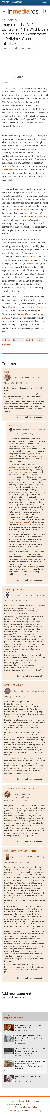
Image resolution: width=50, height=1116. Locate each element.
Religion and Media (13, 1017)
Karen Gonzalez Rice (22, 794)
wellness (6, 340)
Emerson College (35, 377)
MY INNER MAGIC (13, 685)
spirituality (30, 340)
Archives (35, 1101)
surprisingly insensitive (29, 559)
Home (13, 1101)
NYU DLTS (36, 1111)
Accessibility (13, 1111)
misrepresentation (20, 472)
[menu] (4, 11)
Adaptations (15, 425)
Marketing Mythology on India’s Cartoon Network (28, 1026)
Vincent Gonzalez (11, 48)
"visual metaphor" (10, 169)
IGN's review (31, 567)
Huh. (6, 371)
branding (6, 344)
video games (17, 340)
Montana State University (35, 691)
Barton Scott (18, 691)
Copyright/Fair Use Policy (26, 1107)
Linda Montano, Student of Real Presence (29, 1077)
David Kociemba (20, 377)
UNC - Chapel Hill (28, 48)
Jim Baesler (18, 856)
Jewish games (23, 209)
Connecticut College (21, 797)
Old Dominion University (34, 856)
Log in (43, 2)
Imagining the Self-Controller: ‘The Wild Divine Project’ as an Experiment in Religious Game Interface (30, 1065)
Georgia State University (35, 595)
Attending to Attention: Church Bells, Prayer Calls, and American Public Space (29, 1038)
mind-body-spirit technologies (20, 850)
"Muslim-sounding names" (19, 522)
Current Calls (24, 1101)
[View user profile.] (7, 377)
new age (40, 340)
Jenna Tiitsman (24, 1055)
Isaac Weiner (19, 595)
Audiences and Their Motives (19, 788)
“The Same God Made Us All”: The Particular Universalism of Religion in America (30, 1050)
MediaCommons (29, 1105)
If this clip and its (13, 589)
